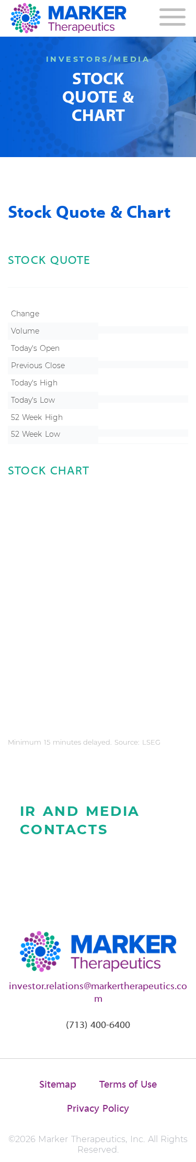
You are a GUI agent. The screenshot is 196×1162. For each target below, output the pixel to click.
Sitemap (57, 1085)
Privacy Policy (98, 1109)
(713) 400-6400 (98, 1025)
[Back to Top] (179, 1145)
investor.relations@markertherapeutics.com (98, 992)
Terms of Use (128, 1085)
